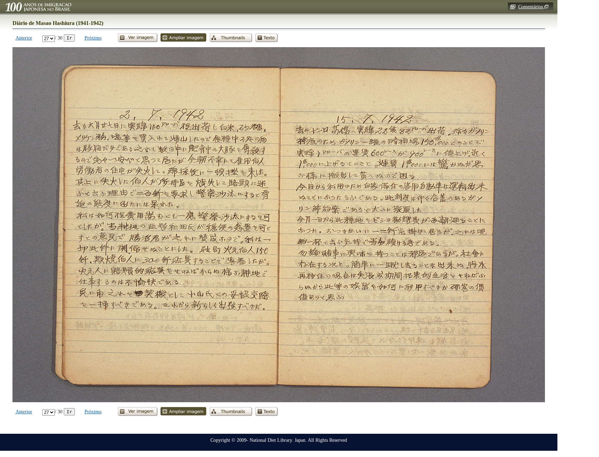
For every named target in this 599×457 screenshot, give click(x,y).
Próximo (93, 38)
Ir (69, 38)
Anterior (24, 38)
